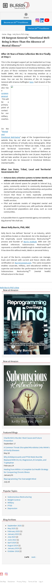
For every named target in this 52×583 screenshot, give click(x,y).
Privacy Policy (21, 581)
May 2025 (11, 528)
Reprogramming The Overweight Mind (20, 479)
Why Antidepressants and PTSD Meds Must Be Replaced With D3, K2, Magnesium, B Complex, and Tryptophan (25, 460)
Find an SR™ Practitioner (38, 28)
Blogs (9, 34)
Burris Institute (30, 241)
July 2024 (12, 537)
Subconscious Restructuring (20, 497)
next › (33, 557)
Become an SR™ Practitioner (16, 22)
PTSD (10, 505)
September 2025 (14, 525)
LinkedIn (42, 20)
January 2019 (13, 548)
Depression (12, 508)
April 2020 (12, 542)
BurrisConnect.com (23, 262)
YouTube (47, 20)
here (31, 82)
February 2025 (14, 531)
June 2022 (12, 539)
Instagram (37, 20)
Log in (41, 581)
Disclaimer (11, 581)
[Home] (18, 7)
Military (11, 502)
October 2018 (13, 551)
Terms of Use (32, 581)
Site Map (3, 581)
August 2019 (13, 545)
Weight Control (14, 499)
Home (4, 34)
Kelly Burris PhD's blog (20, 34)
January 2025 (13, 534)
